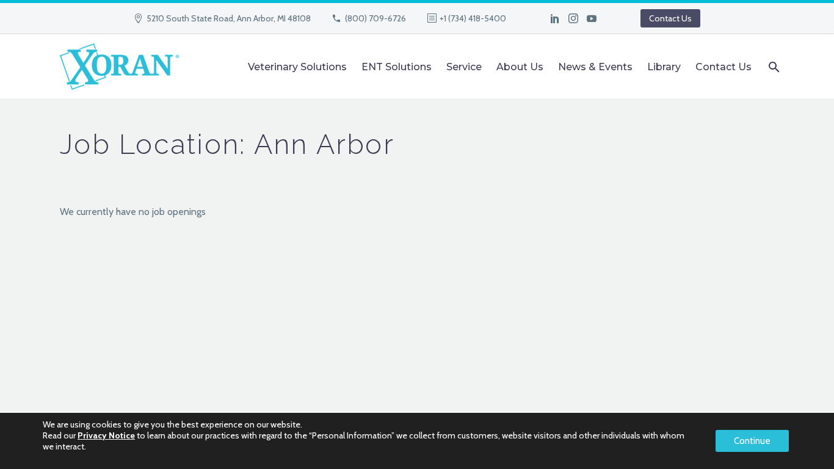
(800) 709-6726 (375, 18)
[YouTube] (591, 18)
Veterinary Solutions (297, 67)
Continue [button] (752, 440)
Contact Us (670, 18)
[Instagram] (573, 18)
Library (664, 67)
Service (464, 67)
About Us (519, 67)
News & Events (595, 67)
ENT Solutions (396, 67)
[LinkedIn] (555, 18)
